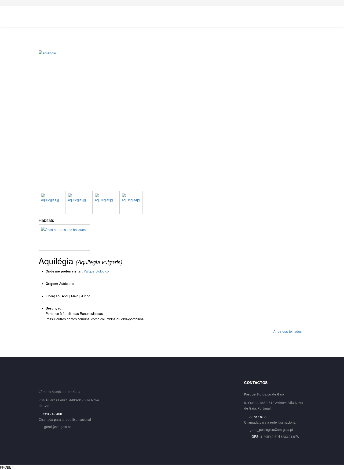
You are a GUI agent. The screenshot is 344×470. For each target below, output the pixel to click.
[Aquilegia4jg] (131, 202)
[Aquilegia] (172, 120)
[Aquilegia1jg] (50, 202)
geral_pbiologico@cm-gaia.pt (271, 429)
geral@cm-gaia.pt (57, 426)
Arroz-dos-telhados (288, 331)
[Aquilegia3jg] (104, 202)
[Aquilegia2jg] (77, 202)
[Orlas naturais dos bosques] (172, 237)
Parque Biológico (96, 271)
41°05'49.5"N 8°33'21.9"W (279, 436)
